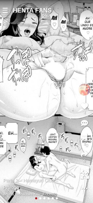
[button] (8, 10)
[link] (84, 137)
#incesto (49, 193)
